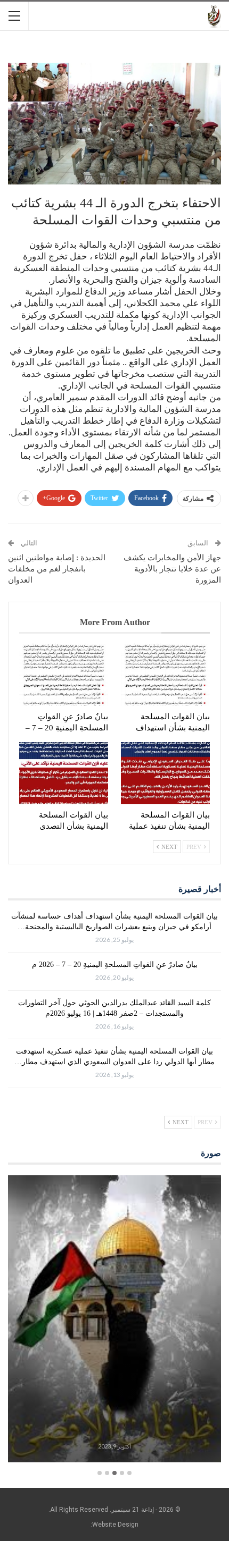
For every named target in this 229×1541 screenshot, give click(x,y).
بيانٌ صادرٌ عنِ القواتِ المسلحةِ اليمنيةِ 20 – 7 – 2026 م (115, 965)
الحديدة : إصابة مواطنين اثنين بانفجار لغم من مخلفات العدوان (56, 568)
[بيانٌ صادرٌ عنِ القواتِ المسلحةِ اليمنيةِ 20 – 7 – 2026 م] (63, 675)
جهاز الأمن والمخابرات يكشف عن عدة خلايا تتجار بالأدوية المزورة (172, 568)
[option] (114, 1320)
